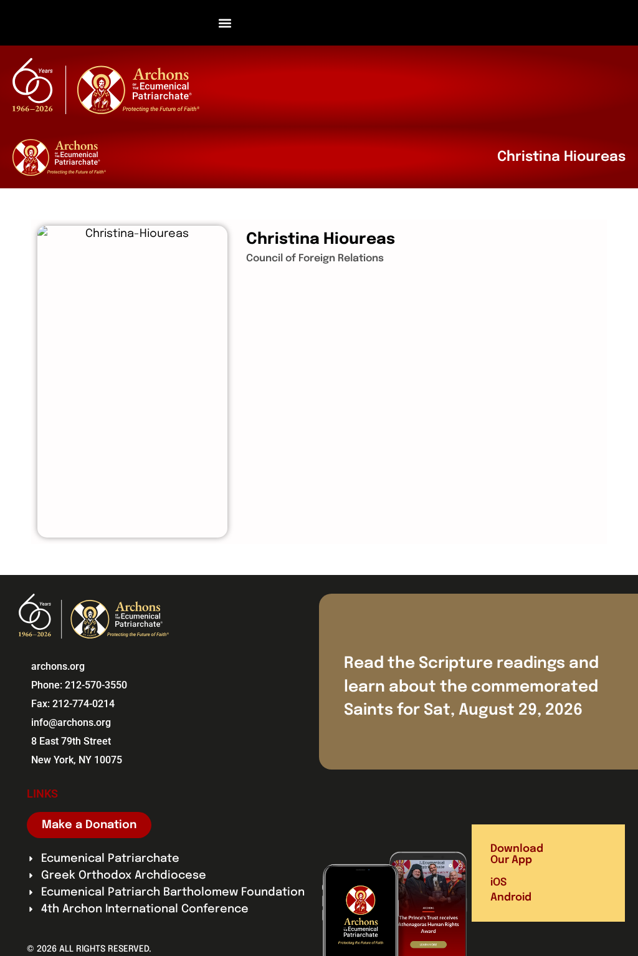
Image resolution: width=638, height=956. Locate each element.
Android (510, 897)
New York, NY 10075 (76, 760)
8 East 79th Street (71, 741)
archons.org (58, 666)
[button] (225, 22)
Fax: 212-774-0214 (73, 704)
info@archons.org (71, 722)
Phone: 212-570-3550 (79, 685)
